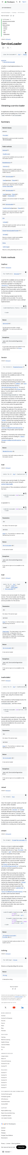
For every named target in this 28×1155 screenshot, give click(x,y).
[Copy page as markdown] (8, 47)
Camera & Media (5, 1044)
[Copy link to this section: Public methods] (16, 258)
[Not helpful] (13, 16)
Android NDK (4, 1104)
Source (3, 1023)
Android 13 (4, 1082)
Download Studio (5, 1101)
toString (5, 247)
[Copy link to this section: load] (5, 465)
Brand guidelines (16, 1143)
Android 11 (3, 1087)
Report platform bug (6, 1110)
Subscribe (21, 1147)
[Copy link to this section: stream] (7, 831)
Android (3, 1015)
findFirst (6, 154)
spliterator (19, 888)
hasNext (17, 383)
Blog (2, 1028)
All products (4, 1138)
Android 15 (4, 1077)
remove (22, 436)
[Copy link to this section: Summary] (11, 122)
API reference (6, 7)
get (10, 852)
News (2, 1025)
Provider (5, 135)
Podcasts (3, 1030)
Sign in (24, 2)
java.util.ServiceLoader (9, 62)
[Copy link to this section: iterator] (8, 358)
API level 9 (8, 39)
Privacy (3, 1047)
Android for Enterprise (6, 1018)
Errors (20, 348)
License (8, 1143)
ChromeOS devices (6, 1061)
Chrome (3, 1130)
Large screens (4, 1056)
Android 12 (4, 1085)
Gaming (3, 1037)
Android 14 (4, 1080)
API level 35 (8, 834)
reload (5, 222)
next (25, 383)
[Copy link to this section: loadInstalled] (11, 677)
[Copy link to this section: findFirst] (8, 264)
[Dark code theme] (26, 53)
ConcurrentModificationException (12, 428)
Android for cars (5, 1063)
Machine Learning (5, 1039)
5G (2, 1049)
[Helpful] (11, 16)
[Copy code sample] (26, 306)
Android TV (4, 1066)
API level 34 (8, 267)
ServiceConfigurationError (10, 387)
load (4, 180)
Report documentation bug (8, 1113)
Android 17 (4, 1072)
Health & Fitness (5, 1042)
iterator (5, 166)
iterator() (5, 285)
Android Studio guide (6, 1094)
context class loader (7, 186)
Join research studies (6, 1118)
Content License (19, 996)
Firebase (3, 1133)
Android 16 (4, 1075)
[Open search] (17, 2)
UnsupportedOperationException (11, 440)
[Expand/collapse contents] (10, 19)
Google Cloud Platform (7, 1135)
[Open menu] (2, 2)
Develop (14, 12)
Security (3, 1020)
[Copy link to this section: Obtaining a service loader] (2, 108)
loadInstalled (7, 208)
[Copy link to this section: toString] (8, 951)
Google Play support (6, 1115)
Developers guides (5, 1096)
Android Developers (5, 12)
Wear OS (3, 1058)
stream (5, 234)
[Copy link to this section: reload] (7, 787)
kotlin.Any (3, 60)
